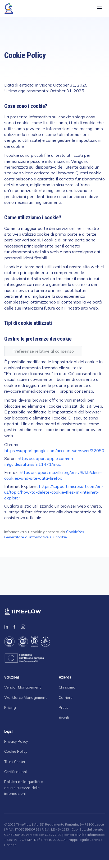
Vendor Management (22, 687)
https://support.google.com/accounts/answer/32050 (54, 450)
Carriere (65, 697)
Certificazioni (15, 771)
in (6, 627)
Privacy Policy (16, 741)
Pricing (10, 707)
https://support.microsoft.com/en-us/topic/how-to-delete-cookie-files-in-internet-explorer (53, 492)
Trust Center (14, 761)
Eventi (64, 717)
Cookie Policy (15, 751)
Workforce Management (25, 697)
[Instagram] (23, 626)
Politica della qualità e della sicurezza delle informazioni (23, 787)
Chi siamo (67, 687)
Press (63, 707)
